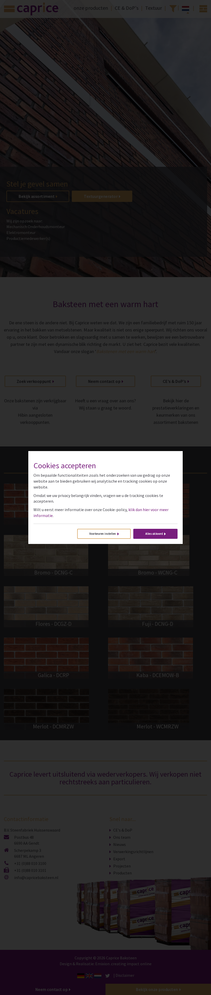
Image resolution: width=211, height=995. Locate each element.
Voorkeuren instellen (102, 533)
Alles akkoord (154, 533)
